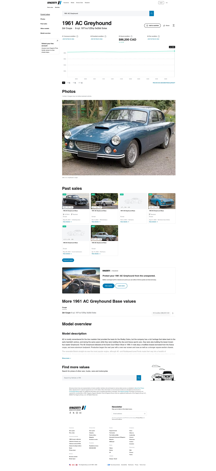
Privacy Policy (139, 417)
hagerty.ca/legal (124, 391)
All (110, 452)
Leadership (132, 435)
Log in (161, 2)
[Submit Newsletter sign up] (144, 413)
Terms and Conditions (117, 419)
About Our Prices (139, 388)
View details (66, 221)
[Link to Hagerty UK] (76, 464)
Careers (131, 437)
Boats (70, 448)
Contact (131, 441)
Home (130, 430)
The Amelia (112, 432)
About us (131, 432)
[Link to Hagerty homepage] (77, 408)
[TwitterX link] (73, 413)
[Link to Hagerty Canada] (73, 464)
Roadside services (93, 445)
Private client (72, 450)
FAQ (130, 450)
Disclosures (131, 464)
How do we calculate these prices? (164, 82)
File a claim (72, 432)
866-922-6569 (92, 448)
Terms (130, 454)
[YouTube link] (80, 413)
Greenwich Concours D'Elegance (117, 437)
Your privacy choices (115, 464)
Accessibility (124, 464)
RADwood (111, 441)
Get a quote (108, 286)
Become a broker (73, 456)
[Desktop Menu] (166, 2)
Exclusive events (93, 439)
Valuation (91, 432)
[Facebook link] (70, 413)
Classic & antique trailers (75, 445)
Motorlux (111, 439)
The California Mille (113, 435)
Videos (111, 448)
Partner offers (92, 435)
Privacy (131, 452)
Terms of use (142, 464)
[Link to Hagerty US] (70, 464)
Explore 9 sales (68, 260)
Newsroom (132, 439)
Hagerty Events (113, 430)
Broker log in (72, 458)
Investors (131, 443)
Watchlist (57, 7)
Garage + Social (113, 458)
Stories (111, 450)
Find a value (50, 7)
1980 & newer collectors (75, 439)
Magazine (91, 437)
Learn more (121, 286)
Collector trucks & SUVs (75, 443)
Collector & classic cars (75, 441)
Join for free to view (68, 39)
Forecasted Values (74, 391)
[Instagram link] (77, 413)
